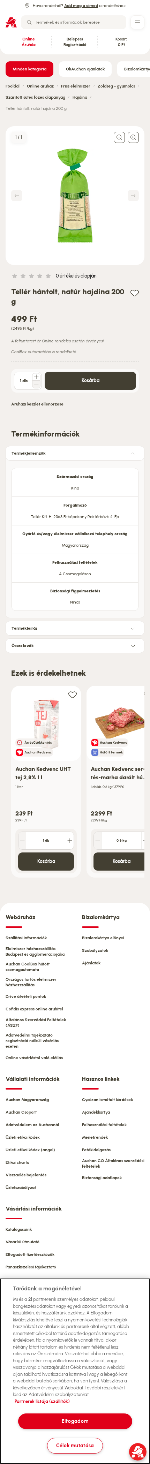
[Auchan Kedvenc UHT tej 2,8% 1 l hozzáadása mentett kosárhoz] (72, 694)
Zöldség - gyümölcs (116, 86)
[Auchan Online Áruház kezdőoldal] (11, 22)
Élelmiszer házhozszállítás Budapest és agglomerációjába (35, 951)
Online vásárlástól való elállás (34, 1057)
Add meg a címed (81, 5)
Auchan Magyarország (27, 1099)
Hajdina (80, 97)
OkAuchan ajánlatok (85, 69)
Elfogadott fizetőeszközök (30, 1254)
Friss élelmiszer (75, 86)
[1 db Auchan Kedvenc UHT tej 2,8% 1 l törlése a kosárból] (22, 840)
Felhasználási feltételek (104, 1124)
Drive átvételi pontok (26, 996)
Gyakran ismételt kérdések (107, 1099)
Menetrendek (95, 1137)
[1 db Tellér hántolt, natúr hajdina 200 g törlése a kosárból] (36, 384)
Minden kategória (29, 69)
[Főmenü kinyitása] (137, 22)
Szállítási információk (26, 937)
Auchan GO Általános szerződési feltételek (113, 1163)
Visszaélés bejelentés (26, 1175)
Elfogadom (75, 1421)
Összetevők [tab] (23, 645)
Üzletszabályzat (21, 1187)
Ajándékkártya (96, 1112)
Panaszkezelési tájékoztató (31, 1267)
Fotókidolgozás (96, 1149)
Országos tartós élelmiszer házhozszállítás (31, 982)
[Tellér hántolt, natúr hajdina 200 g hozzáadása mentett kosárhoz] (134, 292)
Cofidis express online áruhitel (34, 1009)
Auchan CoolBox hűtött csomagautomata (28, 967)
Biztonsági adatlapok (102, 1177)
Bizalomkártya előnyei (103, 937)
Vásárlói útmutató (22, 1241)
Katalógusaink (19, 1229)
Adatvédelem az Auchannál (32, 1124)
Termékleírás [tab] (24, 628)
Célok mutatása (75, 1445)
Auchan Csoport (21, 1112)
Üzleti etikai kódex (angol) (30, 1149)
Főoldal (13, 86)
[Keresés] (29, 22)
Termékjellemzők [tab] (29, 453)
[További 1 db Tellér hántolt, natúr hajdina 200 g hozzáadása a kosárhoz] (36, 377)
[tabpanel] (75, 537)
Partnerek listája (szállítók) (42, 1401)
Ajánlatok (91, 963)
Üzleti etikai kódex (23, 1137)
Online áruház (40, 86)
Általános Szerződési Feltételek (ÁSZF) (36, 1022)
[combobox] (73, 22)
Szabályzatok (95, 950)
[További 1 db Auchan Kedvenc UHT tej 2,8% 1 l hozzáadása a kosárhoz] (70, 840)
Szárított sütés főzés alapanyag (35, 97)
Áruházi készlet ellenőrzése (37, 404)
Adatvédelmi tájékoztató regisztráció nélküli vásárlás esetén (32, 1041)
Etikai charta (17, 1162)
